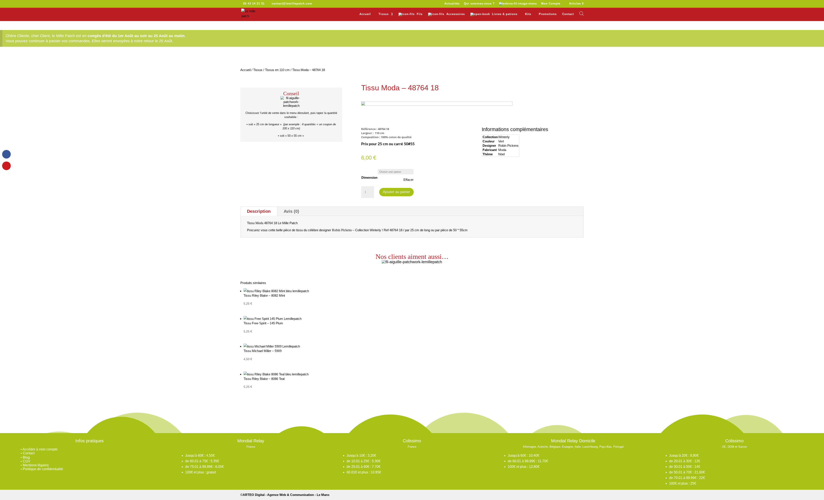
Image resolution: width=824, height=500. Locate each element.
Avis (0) (291, 211)
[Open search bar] (581, 13)
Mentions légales (36, 465)
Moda (502, 150)
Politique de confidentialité (43, 469)
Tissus (257, 70)
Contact (568, 14)
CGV (26, 461)
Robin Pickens (508, 145)
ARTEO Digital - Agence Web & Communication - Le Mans (286, 495)
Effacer (408, 179)
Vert (501, 141)
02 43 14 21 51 (254, 3)
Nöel (501, 154)
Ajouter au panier (396, 192)
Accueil (365, 14)
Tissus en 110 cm (277, 70)
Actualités (452, 3)
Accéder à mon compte (40, 449)
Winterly (504, 137)
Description (259, 211)
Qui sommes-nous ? (479, 3)
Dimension (369, 177)
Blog (26, 457)
